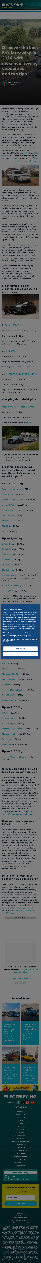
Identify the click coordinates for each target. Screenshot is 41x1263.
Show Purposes (20, 648)
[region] (20, 631)
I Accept (20, 654)
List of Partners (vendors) (10, 642)
